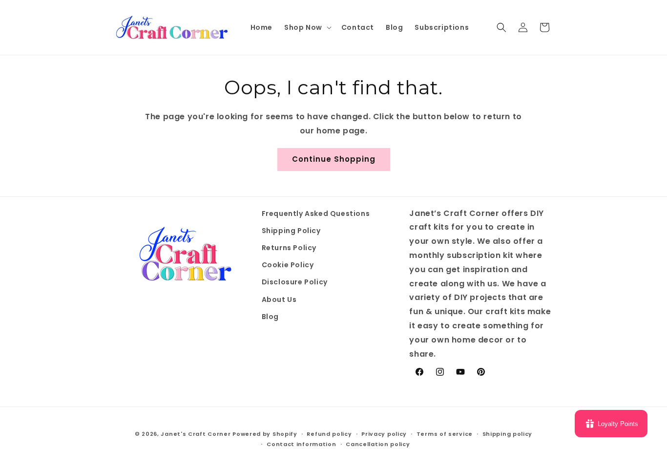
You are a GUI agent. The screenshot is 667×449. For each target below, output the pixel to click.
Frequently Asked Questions (316, 213)
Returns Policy (289, 248)
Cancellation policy (378, 444)
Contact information (301, 444)
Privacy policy (384, 434)
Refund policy (329, 434)
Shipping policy (507, 434)
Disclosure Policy (295, 282)
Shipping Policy (291, 231)
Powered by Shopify (264, 434)
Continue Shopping (333, 159)
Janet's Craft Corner (195, 434)
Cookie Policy (288, 265)
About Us (279, 299)
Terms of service (445, 434)
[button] (306, 27)
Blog (270, 317)
